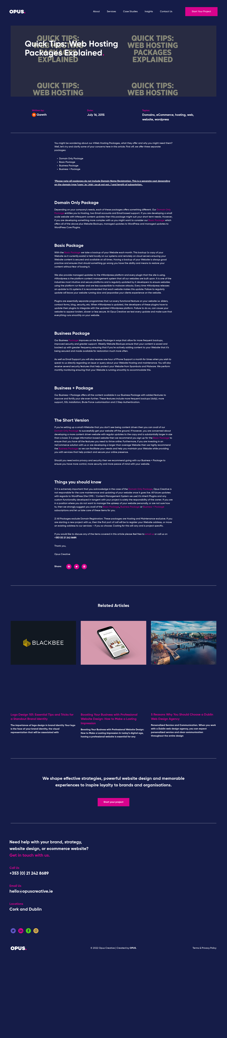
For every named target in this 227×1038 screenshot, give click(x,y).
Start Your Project (201, 11)
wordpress (162, 119)
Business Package (68, 449)
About (96, 11)
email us (149, 534)
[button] (69, 566)
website (147, 119)
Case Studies (130, 11)
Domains (148, 115)
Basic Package (156, 220)
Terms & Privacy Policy (204, 948)
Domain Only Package (66, 431)
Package (73, 340)
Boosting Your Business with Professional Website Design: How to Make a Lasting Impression (109, 719)
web (190, 115)
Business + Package (153, 507)
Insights (149, 11)
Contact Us (166, 11)
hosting (180, 115)
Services (111, 11)
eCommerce (164, 115)
